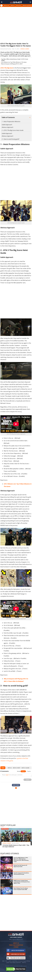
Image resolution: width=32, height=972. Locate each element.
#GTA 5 (10, 768)
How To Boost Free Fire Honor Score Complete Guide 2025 (21, 888)
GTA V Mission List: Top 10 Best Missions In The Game (14, 62)
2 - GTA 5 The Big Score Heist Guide (12, 130)
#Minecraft (6, 5)
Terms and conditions (16, 945)
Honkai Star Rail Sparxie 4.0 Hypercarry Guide (20, 866)
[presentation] (6, 767)
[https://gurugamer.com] (16, 934)
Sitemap (16, 947)
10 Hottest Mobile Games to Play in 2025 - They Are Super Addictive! (15, 845)
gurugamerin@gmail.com (17, 939)
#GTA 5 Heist (16, 768)
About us (16, 943)
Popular (29, 771)
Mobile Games (25, 49)
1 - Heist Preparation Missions (11, 121)
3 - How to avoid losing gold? (10, 139)
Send (27, 779)
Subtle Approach (7, 125)
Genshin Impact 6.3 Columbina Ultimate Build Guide (21, 873)
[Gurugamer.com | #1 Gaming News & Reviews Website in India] (16, 2)
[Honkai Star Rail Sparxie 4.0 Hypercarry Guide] (6, 867)
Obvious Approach (7, 127)
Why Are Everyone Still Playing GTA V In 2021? (12, 64)
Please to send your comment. (12, 775)
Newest (23, 771)
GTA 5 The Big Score (6, 68)
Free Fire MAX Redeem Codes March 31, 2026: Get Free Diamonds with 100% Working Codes (21, 859)
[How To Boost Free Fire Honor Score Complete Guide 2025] (6, 890)
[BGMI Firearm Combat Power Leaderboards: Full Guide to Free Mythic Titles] (6, 883)
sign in (8, 775)
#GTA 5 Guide (25, 768)
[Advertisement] (16, 25)
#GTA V (12, 5)
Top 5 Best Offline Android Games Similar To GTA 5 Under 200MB (14, 59)
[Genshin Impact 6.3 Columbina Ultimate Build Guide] (6, 875)
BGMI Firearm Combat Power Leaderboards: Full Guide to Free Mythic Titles (22, 882)
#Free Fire (18, 5)
